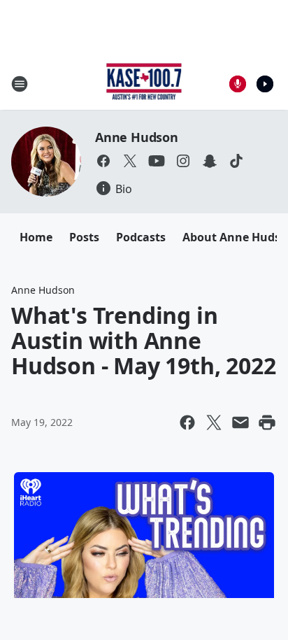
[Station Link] (144, 83)
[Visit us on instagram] (183, 160)
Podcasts (141, 237)
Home (36, 237)
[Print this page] (267, 422)
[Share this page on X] (214, 422)
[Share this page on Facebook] (187, 422)
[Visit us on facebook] (103, 160)
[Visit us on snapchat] (209, 160)
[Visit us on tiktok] (236, 160)
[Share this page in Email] (240, 422)
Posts (84, 237)
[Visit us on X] (130, 160)
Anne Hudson (136, 137)
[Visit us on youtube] (156, 160)
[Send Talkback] (237, 84)
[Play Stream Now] (265, 84)
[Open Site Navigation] (19, 84)
